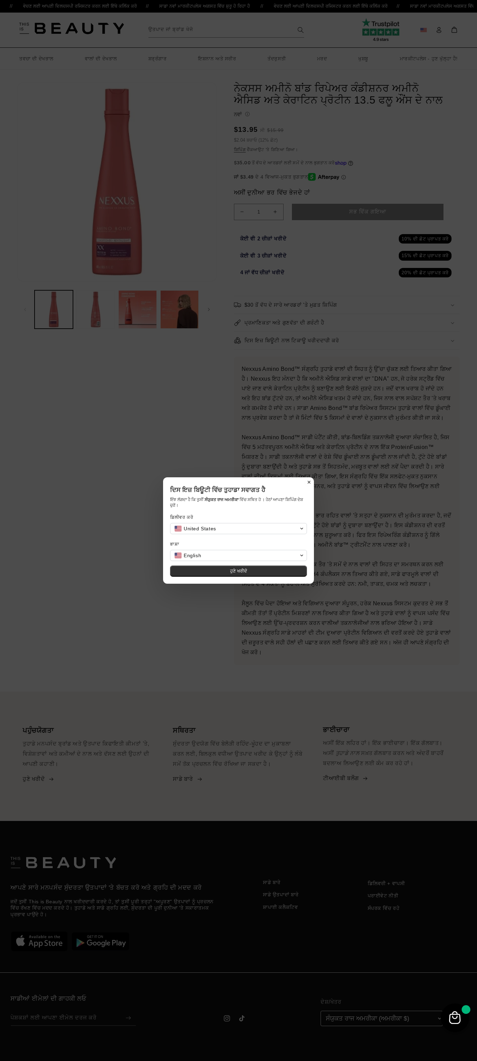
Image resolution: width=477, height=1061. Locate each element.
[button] (238, 528)
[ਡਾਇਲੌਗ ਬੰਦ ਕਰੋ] (309, 482)
